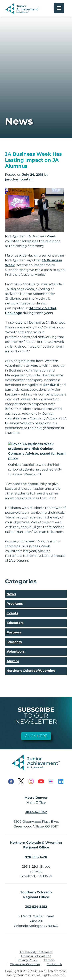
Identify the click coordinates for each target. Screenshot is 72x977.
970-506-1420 (36, 857)
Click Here (36, 736)
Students (14, 642)
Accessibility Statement (36, 952)
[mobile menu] (59, 8)
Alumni (13, 661)
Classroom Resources (25, 964)
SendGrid (51, 385)
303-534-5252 (36, 812)
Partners (14, 632)
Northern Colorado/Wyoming (31, 671)
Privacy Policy (27, 960)
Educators (15, 623)
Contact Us (54, 964)
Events (12, 613)
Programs (15, 603)
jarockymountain (19, 179)
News (11, 594)
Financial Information (36, 956)
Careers (49, 960)
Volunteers (16, 651)
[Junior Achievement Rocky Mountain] (22, 13)
